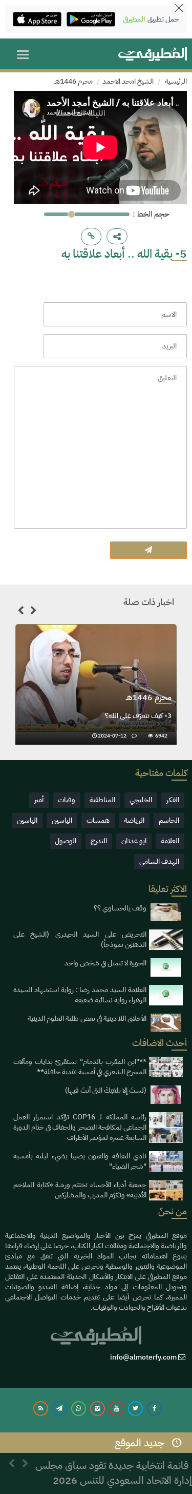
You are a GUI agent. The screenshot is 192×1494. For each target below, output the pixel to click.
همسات (98, 820)
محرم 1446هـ (73, 81)
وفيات (66, 799)
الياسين (62, 820)
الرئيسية (176, 81)
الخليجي (141, 799)
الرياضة (134, 820)
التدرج (99, 841)
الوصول (65, 841)
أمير (39, 799)
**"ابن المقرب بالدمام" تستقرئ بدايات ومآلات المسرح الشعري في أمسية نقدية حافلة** (79, 1066)
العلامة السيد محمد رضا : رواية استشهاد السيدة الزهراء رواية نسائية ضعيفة (79, 994)
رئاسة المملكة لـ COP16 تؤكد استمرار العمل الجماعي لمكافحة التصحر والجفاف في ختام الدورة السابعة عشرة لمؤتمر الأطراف (79, 1127)
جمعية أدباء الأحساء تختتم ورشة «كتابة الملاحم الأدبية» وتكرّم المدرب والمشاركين (79, 1189)
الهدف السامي (159, 861)
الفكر (172, 799)
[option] (96, 684)
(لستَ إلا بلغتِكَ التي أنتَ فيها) (105, 1090)
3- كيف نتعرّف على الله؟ (138, 715)
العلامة (170, 841)
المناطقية (102, 799)
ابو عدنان (133, 841)
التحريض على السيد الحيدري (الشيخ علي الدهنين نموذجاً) (79, 939)
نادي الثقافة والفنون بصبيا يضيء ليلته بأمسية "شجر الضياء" (79, 1161)
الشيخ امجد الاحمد (128, 81)
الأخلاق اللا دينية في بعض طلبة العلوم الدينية (87, 1018)
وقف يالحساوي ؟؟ (120, 908)
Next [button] (33, 612)
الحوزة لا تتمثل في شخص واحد (105, 963)
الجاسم (169, 820)
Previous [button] (20, 612)
